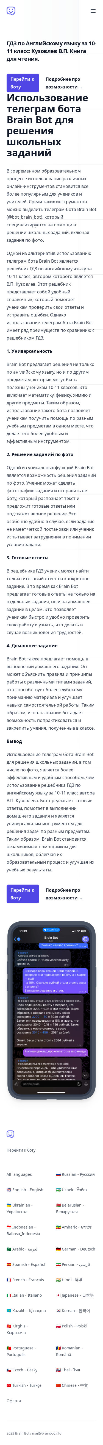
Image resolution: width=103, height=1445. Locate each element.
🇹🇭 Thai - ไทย (68, 1369)
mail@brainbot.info (46, 1433)
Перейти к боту (22, 83)
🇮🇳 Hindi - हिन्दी (69, 1279)
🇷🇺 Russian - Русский (75, 1174)
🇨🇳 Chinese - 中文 (72, 1385)
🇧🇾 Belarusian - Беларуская (70, 1208)
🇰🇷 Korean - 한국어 (73, 1310)
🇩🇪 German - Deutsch (75, 1249)
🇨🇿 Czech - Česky (22, 1369)
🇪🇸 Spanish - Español (26, 1264)
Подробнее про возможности (64, 83)
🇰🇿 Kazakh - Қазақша (26, 1310)
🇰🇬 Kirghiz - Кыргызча (17, 1329)
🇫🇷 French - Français (25, 1279)
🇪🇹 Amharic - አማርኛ (74, 1227)
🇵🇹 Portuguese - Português (21, 1351)
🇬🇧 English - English (25, 1189)
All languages (19, 1174)
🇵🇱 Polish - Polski (71, 1326)
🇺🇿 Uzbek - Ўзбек (71, 1189)
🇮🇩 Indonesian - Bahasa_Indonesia (23, 1230)
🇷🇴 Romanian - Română (69, 1351)
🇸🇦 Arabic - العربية (22, 1249)
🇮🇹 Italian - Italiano (24, 1295)
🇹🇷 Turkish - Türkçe (24, 1385)
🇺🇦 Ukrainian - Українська (20, 1208)
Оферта (14, 1400)
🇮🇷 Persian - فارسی (73, 1264)
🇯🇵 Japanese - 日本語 (75, 1295)
